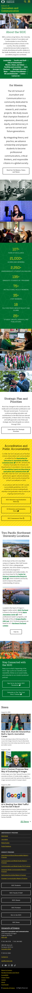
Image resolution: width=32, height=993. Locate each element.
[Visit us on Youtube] (5, 966)
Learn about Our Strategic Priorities (16, 430)
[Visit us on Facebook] (2, 966)
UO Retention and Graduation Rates (16, 510)
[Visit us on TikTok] (14, 966)
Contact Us (4, 957)
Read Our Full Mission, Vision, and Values (16, 171)
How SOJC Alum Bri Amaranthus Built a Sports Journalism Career (15, 734)
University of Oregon (10, 928)
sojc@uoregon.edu (6, 961)
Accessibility (4, 975)
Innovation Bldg (6, 949)
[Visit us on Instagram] (8, 966)
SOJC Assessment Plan (15, 518)
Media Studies (5, 843)
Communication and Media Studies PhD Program (15, 866)
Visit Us (16, 632)
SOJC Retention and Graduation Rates (16, 500)
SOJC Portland (16, 907)
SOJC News (16, 922)
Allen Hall (4, 937)
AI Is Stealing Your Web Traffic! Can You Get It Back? (15, 805)
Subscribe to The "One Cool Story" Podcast (16, 693)
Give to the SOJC (16, 915)
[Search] (25, 2)
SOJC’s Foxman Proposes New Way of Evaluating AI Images (14, 770)
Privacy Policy (5, 977)
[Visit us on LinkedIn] (11, 966)
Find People (5, 985)
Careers (3, 980)
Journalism (4, 839)
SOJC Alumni (16, 900)
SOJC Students (16, 885)
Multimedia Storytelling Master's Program (13, 875)
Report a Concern (6, 970)
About (3, 982)
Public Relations (6, 846)
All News (25, 821)
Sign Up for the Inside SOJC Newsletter (16, 684)
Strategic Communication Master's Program (14, 878)
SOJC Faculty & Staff (16, 893)
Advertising (4, 836)
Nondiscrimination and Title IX (10, 973)
